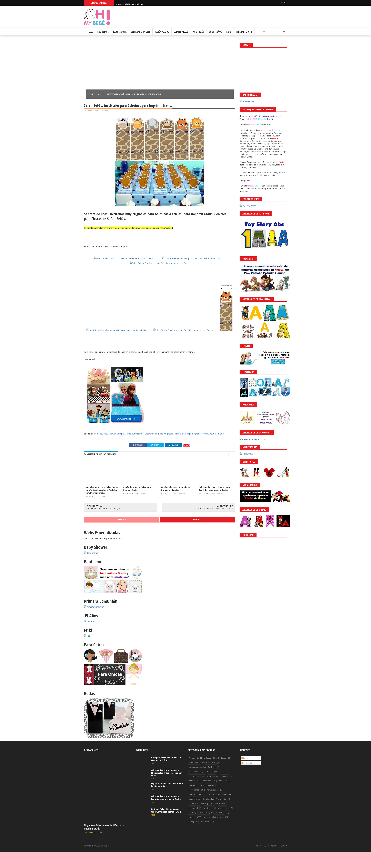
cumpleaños (137, 433)
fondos (221, 780)
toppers (206, 817)
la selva (177, 433)
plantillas (210, 799)
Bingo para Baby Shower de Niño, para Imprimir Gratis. (104, 827)
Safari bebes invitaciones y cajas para (215, 508)
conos (211, 776)
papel (223, 794)
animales (98, 433)
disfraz (225, 776)
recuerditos (194, 803)
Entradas (247, 758)
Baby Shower (120, 31)
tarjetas (192, 817)
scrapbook (193, 808)
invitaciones (194, 790)
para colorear (195, 799)
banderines (194, 762)
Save (188, 445)
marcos (211, 794)
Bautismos (103, 31)
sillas (191, 812)
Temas (89, 31)
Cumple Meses (181, 31)
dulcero (192, 780)
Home (255, 846)
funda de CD (194, 785)
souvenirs (219, 812)
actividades (221, 758)
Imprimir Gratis (244, 31)
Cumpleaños (215, 31)
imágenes (210, 785)
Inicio (91, 94)
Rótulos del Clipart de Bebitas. (129, 2)
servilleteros (223, 808)
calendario (193, 771)
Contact (284, 846)
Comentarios (249, 763)
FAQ (264, 846)
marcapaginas (195, 794)
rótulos (222, 803)
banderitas (210, 762)
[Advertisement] (159, 63)
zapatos (208, 822)
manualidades (212, 790)
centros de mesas (196, 776)
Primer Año (198, 31)
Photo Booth (205, 758)
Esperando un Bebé (140, 31)
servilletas (208, 808)
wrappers (193, 822)
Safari (216, 433)
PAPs (228, 31)
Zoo (100, 94)
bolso (213, 767)
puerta (223, 799)
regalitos (209, 803)
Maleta (192, 758)
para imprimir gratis (191, 433)
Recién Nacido (162, 31)
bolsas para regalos (197, 767)
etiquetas (168, 433)
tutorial (220, 817)
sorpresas (203, 812)
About (273, 846)
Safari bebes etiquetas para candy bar (104, 508)
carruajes (208, 771)
